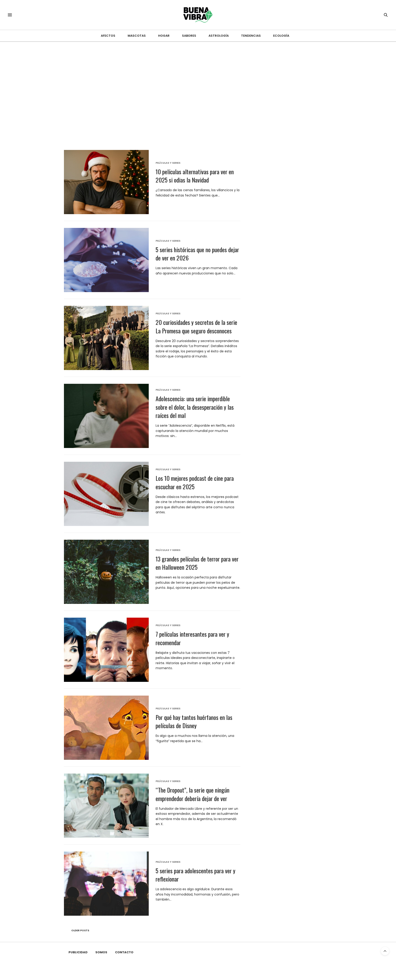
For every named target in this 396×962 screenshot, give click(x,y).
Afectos (108, 35)
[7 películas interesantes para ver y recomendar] (106, 650)
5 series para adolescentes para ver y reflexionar (195, 874)
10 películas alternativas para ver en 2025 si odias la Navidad (195, 175)
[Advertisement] (198, 76)
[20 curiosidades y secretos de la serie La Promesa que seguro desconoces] (106, 338)
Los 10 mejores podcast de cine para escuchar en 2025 (195, 482)
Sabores (189, 35)
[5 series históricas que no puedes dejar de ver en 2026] (106, 260)
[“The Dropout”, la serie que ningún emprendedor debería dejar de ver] (106, 806)
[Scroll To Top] (385, 951)
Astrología (219, 35)
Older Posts (80, 930)
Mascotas (137, 35)
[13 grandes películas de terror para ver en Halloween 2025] (106, 572)
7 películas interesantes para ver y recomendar (192, 638)
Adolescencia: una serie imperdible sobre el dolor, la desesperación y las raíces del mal (195, 407)
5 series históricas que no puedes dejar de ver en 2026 (197, 253)
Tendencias (251, 35)
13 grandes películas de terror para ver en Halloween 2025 (197, 563)
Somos (101, 952)
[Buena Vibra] (198, 15)
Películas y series (168, 163)
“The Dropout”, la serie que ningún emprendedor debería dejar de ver (192, 794)
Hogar (164, 35)
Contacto (124, 952)
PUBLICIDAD (78, 952)
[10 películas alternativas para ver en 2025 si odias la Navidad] (106, 182)
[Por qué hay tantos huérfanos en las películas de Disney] (106, 728)
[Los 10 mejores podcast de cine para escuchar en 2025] (106, 494)
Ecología (281, 35)
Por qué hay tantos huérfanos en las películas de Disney (194, 721)
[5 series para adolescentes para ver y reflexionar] (106, 883)
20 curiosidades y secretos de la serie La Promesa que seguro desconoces (196, 326)
